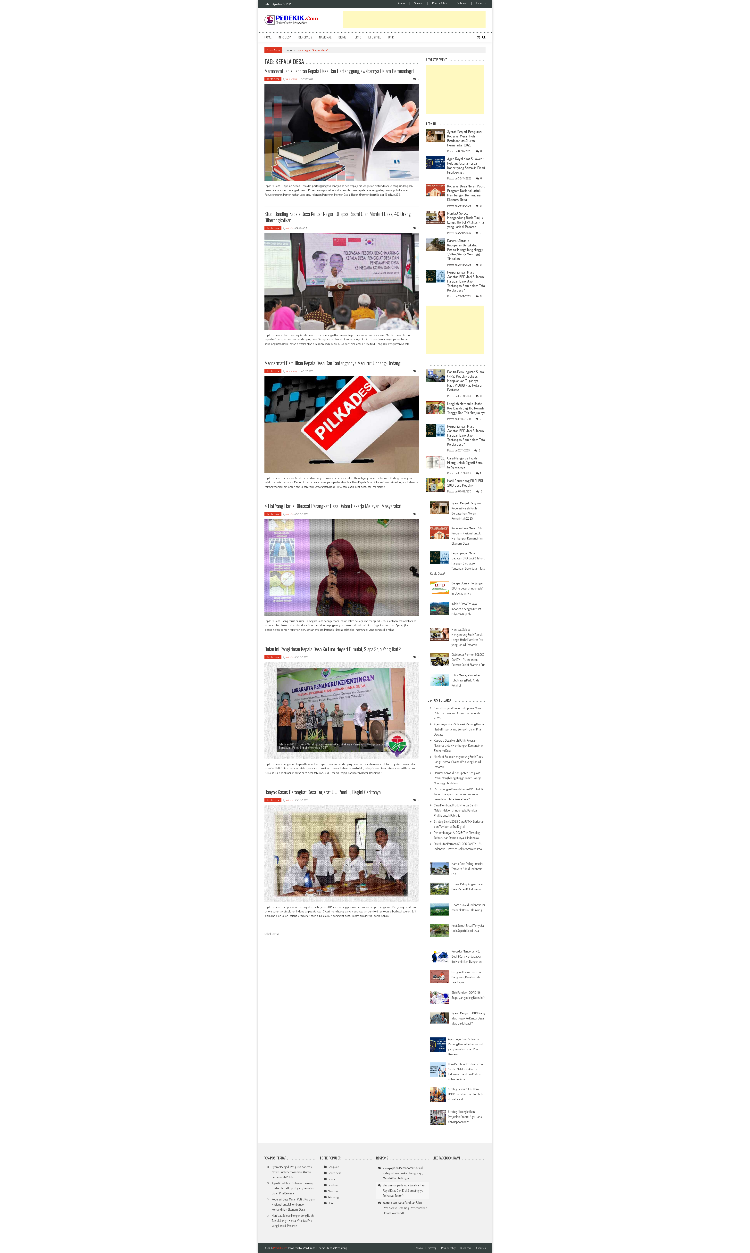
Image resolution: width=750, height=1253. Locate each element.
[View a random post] (478, 37)
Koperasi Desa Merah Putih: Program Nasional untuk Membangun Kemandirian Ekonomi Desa (466, 193)
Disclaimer (461, 3)
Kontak (401, 3)
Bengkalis (305, 37)
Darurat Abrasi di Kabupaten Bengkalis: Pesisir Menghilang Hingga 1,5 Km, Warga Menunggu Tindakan (465, 249)
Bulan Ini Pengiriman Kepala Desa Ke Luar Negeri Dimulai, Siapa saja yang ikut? (332, 649)
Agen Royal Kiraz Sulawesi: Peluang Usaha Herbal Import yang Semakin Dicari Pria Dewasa (466, 165)
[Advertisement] (414, 19)
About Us (481, 3)
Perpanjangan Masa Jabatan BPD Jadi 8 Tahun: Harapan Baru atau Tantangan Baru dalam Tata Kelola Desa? (466, 281)
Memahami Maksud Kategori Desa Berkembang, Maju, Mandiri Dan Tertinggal (403, 1173)
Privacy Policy (439, 3)
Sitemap (418, 3)
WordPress (309, 1248)
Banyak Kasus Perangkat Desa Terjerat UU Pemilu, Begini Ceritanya (322, 792)
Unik (391, 37)
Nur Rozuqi (291, 78)
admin (289, 228)
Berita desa (272, 79)
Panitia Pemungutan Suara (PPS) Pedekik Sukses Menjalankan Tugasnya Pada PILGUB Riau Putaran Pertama (465, 381)
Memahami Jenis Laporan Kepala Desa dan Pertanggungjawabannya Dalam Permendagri (339, 71)
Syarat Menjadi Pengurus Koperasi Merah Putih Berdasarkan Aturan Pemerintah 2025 (464, 138)
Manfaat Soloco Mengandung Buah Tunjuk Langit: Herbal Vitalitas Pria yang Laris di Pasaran (465, 220)
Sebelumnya (271, 934)
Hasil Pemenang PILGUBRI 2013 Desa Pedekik (465, 483)
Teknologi (333, 1197)
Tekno (357, 37)
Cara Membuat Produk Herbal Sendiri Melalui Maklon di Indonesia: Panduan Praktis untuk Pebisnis (456, 810)
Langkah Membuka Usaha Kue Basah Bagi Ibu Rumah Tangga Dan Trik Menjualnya (466, 408)
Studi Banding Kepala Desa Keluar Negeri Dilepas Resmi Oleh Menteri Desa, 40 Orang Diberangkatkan (337, 217)
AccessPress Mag (337, 1248)
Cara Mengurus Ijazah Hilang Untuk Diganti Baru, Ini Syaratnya (465, 462)
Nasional (325, 37)
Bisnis (342, 37)
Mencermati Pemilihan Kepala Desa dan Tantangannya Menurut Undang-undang (332, 363)
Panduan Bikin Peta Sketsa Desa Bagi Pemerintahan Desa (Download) (405, 1208)
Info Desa (285, 37)
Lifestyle (374, 37)
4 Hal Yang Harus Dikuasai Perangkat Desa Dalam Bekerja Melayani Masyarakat (333, 506)
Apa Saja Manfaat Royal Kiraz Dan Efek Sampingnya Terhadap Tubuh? (404, 1190)
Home (267, 37)
